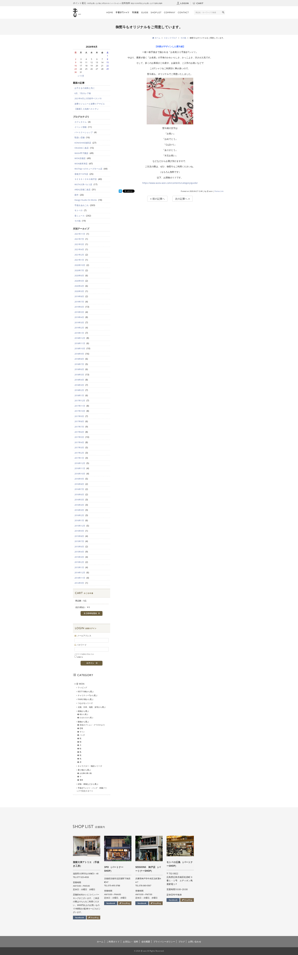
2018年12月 (79, 338)
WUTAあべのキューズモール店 (88, 168)
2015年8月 (79, 536)
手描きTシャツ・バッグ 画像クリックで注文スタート (91, 789)
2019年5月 (79, 312)
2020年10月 (79, 265)
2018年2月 (79, 390)
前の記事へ (158, 198)
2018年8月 (79, 358)
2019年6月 (79, 306)
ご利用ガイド (113, 941)
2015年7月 (79, 541)
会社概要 (145, 941)
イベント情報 (80, 127)
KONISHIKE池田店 (82, 142)
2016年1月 (79, 520)
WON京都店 (80, 158)
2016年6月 (79, 494)
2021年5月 (79, 244)
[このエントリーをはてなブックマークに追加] (120, 191)
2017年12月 (79, 400)
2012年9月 (79, 583)
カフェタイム (80, 122)
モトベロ (78, 210)
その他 (77, 220)
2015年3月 (79, 557)
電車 (81, 780)
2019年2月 (79, 327)
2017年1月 (79, 458)
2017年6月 (79, 432)
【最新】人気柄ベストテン (86, 108)
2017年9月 (79, 416)
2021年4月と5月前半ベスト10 (87, 98)
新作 (76, 194)
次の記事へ (181, 198)
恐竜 (81, 728)
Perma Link (219, 191)
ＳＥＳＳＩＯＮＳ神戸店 (85, 179)
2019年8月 (79, 296)
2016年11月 (79, 468)
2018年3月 (79, 385)
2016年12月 (79, 463)
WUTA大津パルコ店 (83, 184)
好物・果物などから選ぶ (88, 784)
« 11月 (81, 75)
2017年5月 (79, 437)
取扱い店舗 (79, 137)
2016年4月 (79, 504)
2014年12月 (79, 572)
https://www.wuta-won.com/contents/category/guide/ (170, 182)
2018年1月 (79, 395)
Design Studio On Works (85, 200)
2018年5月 (79, 374)
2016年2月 (79, 515)
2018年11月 (79, 343)
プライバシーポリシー (164, 941)
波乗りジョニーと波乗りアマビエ (89, 103)
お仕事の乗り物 (86, 773)
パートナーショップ (83, 132)
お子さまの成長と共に (84, 88)
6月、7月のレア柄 (82, 93)
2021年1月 (79, 259)
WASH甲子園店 (81, 153)
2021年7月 (79, 239)
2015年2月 (79, 562)
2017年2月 (79, 452)
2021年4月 (79, 249)
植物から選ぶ (83, 711)
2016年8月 (79, 484)
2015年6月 (79, 546)
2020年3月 (79, 291)
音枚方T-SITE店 (81, 174)
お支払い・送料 (130, 941)
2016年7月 (79, 489)
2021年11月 (79, 233)
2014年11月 (79, 577)
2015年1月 (79, 567)
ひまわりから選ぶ (86, 717)
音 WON (80, 683)
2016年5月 (79, 499)
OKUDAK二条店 (81, 147)
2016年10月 (79, 473)
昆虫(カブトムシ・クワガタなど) (92, 725)
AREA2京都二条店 (82, 189)
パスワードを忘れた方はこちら (84, 654)
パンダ (82, 735)
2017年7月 (79, 426)
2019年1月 (79, 332)
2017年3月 (79, 447)
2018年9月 (79, 353)
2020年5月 (79, 280)
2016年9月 (79, 478)
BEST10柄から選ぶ (86, 691)
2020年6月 (79, 275)
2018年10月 (79, 348)
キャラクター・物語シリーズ (90, 766)
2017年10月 (79, 411)
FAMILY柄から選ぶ (85, 699)
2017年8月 (79, 421)
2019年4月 (79, 317)
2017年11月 (79, 405)
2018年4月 (79, 379)
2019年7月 (79, 301)
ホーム (100, 941)
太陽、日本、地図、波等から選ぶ (92, 707)
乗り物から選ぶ (84, 770)
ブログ (181, 941)
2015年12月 (79, 525)
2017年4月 (79, 442)
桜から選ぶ (84, 714)
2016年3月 (79, 510)
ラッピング (82, 687)
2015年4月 (79, 551)
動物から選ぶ (83, 721)
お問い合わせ (194, 941)
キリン (82, 731)
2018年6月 (79, 369)
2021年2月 (79, 254)
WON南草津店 (81, 163)
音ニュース (79, 215)
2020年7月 (79, 270)
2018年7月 (79, 364)
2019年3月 (79, 322)
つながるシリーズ (85, 703)
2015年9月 (79, 530)
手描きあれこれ (81, 205)
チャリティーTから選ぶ (87, 695)
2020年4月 (79, 286)
